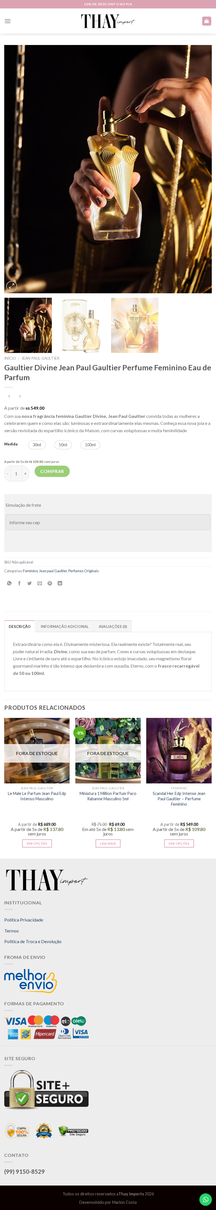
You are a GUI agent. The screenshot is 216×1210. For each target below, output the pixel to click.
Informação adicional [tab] (65, 626)
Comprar (52, 471)
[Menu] (7, 21)
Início (10, 358)
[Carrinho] (207, 21)
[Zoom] (11, 286)
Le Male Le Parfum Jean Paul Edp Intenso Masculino (37, 796)
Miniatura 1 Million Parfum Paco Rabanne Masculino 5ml (108, 796)
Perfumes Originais (83, 571)
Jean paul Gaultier (40, 358)
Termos (11, 930)
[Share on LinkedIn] (60, 583)
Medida (10, 444)
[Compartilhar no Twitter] (29, 583)
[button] (36, 445)
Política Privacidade (23, 919)
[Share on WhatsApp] (9, 583)
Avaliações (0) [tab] (113, 626)
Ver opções (36, 843)
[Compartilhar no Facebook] (19, 583)
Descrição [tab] (20, 626)
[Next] (200, 169)
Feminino (30, 571)
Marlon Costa (124, 1202)
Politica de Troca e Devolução (33, 941)
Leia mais (108, 843)
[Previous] (15, 169)
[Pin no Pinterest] (50, 583)
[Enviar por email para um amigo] (39, 583)
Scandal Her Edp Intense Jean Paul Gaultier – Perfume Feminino (179, 798)
